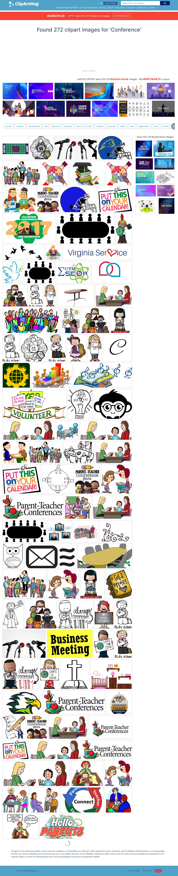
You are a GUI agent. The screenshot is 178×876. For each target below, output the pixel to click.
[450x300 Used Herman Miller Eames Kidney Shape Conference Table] (75, 297)
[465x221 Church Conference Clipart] (32, 321)
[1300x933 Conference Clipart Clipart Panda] (24, 585)
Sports (110, 7)
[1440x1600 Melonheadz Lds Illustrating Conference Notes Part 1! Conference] (41, 149)
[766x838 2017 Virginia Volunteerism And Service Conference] (53, 253)
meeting (68, 126)
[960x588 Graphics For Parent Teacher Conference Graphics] (62, 827)
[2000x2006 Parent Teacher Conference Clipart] (118, 774)
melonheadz (34, 126)
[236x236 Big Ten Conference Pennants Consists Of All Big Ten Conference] (15, 149)
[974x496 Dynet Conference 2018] (34, 405)
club (156, 126)
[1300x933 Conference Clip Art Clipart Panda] (45, 453)
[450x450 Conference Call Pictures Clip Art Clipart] (60, 532)
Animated (93, 7)
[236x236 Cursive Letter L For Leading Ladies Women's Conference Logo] (117, 349)
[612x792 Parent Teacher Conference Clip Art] (87, 480)
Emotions (130, 7)
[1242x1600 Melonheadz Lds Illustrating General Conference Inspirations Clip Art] (121, 321)
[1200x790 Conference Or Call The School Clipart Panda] (112, 508)
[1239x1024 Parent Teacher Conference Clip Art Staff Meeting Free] (115, 201)
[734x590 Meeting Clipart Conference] (79, 453)
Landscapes (142, 7)
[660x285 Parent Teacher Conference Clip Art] (33, 508)
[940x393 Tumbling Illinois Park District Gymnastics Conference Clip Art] (23, 253)
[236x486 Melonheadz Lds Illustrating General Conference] (50, 296)
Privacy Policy (134, 871)
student (99, 126)
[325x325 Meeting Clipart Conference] (85, 532)
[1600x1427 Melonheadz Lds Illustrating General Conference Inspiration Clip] (21, 675)
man (132, 126)
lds (46, 126)
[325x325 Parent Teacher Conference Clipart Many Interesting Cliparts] (78, 508)
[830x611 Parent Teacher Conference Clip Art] (115, 532)
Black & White (71, 7)
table (122, 126)
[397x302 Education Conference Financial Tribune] (87, 174)
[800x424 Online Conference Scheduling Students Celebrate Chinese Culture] (50, 557)
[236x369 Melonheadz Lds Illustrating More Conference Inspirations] (76, 349)
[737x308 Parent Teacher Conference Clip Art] (36, 775)
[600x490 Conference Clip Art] (39, 273)
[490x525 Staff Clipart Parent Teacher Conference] (15, 801)
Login (101, 3)
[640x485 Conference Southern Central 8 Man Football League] (78, 201)
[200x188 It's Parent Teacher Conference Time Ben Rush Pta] (44, 801)
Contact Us (147, 871)
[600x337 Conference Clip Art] (85, 230)
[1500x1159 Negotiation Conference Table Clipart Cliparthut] (111, 675)
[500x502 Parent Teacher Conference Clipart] (15, 453)
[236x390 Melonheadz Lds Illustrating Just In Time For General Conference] (104, 615)
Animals (59, 7)
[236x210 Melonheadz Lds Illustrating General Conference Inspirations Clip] (75, 615)
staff (89, 126)
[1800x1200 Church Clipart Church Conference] (69, 645)
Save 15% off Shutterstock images (155, 137)
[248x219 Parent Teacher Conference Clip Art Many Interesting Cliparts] (87, 774)
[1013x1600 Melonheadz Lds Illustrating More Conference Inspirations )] (71, 321)
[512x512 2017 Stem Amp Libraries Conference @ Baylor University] (16, 376)
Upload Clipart (110, 3)
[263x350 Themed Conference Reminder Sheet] (13, 557)
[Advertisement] (89, 52)
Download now (122, 15)
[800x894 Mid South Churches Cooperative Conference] (74, 675)
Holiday (102, 7)
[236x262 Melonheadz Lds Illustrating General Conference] (34, 349)
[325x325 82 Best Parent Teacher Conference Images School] (118, 801)
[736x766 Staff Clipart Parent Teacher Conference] (119, 174)
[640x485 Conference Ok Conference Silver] (115, 149)
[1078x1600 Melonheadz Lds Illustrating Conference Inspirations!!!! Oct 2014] (13, 615)
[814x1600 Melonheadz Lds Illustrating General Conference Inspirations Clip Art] (124, 230)
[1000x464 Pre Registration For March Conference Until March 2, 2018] (103, 376)
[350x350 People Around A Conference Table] (58, 480)
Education (120, 7)
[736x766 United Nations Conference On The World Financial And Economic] (55, 174)
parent (8, 126)
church (79, 126)
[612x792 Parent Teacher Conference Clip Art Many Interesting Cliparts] (48, 201)
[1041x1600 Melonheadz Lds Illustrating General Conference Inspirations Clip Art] (103, 645)
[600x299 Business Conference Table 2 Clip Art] (105, 557)
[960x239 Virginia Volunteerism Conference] (97, 253)
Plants (152, 7)
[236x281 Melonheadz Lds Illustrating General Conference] (119, 585)
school (166, 126)
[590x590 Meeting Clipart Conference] (67, 431)
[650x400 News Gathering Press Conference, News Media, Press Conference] (76, 149)
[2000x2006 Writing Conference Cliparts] (63, 585)
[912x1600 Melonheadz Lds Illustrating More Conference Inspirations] (36, 297)
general (55, 126)
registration (144, 126)
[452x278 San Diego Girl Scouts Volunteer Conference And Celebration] (29, 230)
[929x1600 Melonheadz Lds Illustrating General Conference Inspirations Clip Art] (49, 675)
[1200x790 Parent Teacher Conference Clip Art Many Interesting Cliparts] (113, 297)
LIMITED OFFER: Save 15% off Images (107, 79)
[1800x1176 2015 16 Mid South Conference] (23, 703)
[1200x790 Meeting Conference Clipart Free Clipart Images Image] (113, 453)
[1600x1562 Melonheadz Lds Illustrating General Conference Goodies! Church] (15, 297)
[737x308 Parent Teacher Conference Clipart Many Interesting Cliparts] (106, 431)
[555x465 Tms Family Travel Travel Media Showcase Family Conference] (19, 201)
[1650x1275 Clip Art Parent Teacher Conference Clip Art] (20, 827)
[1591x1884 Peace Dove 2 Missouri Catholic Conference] (13, 273)
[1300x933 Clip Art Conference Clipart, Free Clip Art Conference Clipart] (21, 174)
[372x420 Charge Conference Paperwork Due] (14, 728)
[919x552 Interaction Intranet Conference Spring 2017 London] (112, 273)
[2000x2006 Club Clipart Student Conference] (116, 480)
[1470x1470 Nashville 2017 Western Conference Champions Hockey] (119, 703)
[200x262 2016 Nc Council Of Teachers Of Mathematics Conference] (80, 405)
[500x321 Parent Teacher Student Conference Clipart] (82, 801)
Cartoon (83, 7)
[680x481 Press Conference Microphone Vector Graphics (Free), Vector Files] (24, 645)
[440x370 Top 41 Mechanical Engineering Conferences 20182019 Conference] (113, 405)
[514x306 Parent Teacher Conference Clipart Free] (110, 728)
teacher (20, 126)
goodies (112, 126)
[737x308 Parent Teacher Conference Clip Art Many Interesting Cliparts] (29, 431)
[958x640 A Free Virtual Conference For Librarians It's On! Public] (51, 376)
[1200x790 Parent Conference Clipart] (67, 728)
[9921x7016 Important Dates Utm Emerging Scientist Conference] (73, 273)
